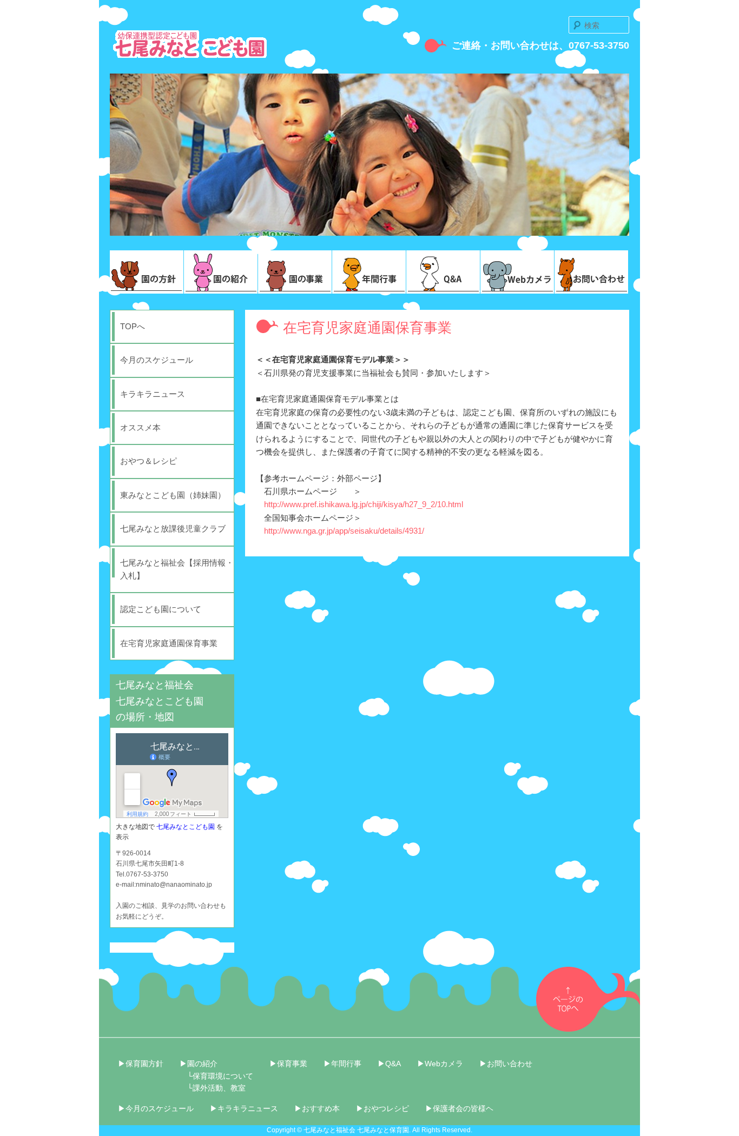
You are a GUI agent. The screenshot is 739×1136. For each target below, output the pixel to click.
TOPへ (132, 326)
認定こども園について (160, 609)
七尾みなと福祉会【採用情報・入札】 (177, 569)
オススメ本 (140, 427)
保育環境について (223, 1076)
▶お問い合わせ (505, 1063)
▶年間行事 (342, 1063)
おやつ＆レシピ (148, 461)
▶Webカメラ (440, 1063)
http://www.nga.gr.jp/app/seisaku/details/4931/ (344, 530)
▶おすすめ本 (317, 1108)
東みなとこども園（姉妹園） (173, 495)
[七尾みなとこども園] (189, 53)
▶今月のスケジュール (156, 1108)
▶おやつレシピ (382, 1108)
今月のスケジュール (156, 359)
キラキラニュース (152, 393)
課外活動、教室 (219, 1088)
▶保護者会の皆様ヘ (459, 1108)
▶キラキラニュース (244, 1108)
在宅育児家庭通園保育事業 (168, 643)
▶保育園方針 (140, 1063)
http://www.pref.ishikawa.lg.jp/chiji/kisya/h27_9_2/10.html (363, 504)
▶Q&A (389, 1063)
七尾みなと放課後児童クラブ (173, 528)
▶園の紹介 (198, 1063)
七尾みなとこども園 (185, 827)
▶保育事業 (288, 1063)
